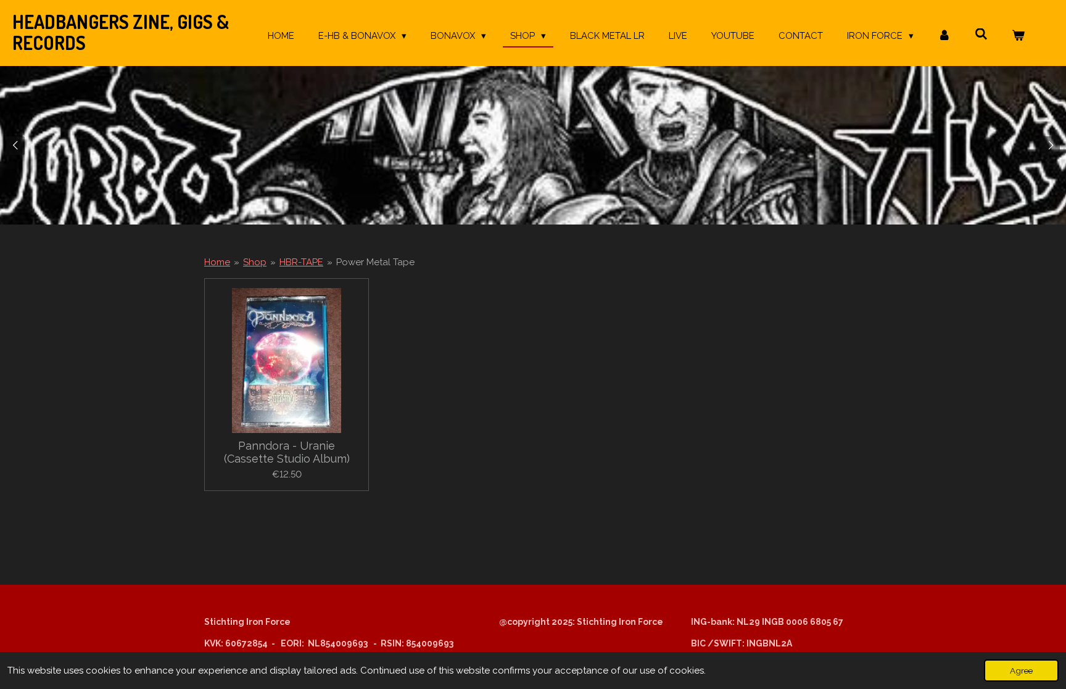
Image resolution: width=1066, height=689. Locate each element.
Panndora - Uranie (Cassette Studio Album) (287, 452)
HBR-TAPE (301, 262)
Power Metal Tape (375, 262)
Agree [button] (1021, 670)
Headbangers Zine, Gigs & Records (120, 32)
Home (217, 262)
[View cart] (1018, 36)
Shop (254, 262)
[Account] (944, 36)
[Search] (981, 34)
